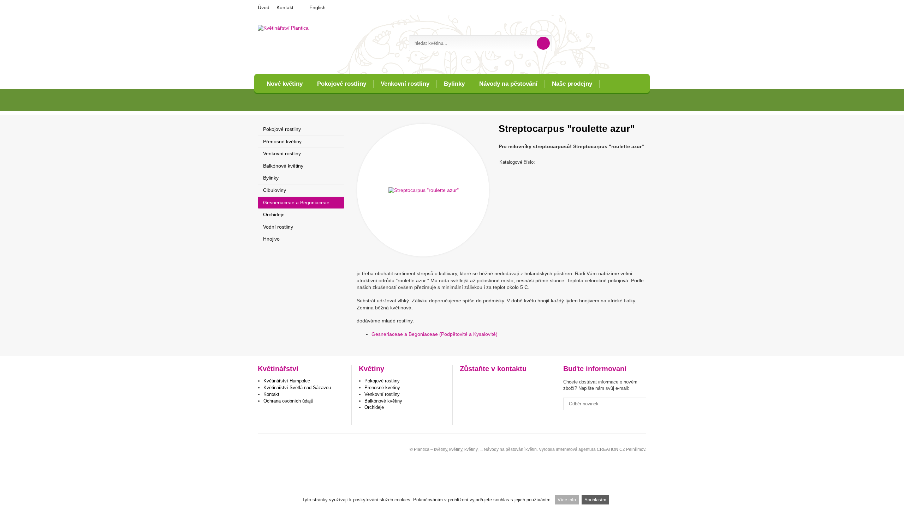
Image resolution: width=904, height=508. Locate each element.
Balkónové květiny (283, 166)
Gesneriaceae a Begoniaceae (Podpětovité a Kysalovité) (434, 334)
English (317, 7)
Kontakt (284, 7)
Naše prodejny (572, 83)
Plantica (271, 447)
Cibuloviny (274, 190)
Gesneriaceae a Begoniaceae (296, 202)
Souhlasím (595, 499)
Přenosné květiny (282, 141)
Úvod (263, 7)
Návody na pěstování (508, 83)
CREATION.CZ (611, 449)
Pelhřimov (635, 449)
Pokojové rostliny (341, 83)
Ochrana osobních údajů (288, 401)
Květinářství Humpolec (286, 380)
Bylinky (454, 83)
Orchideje (274, 214)
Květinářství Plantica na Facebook (466, 383)
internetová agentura (576, 449)
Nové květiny (285, 83)
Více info (567, 499)
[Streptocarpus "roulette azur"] (423, 190)
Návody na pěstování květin (510, 449)
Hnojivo (271, 239)
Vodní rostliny (278, 227)
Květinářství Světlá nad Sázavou (297, 387)
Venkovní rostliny (405, 83)
